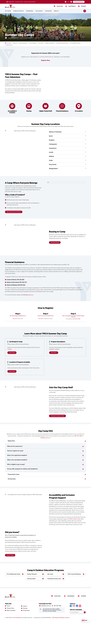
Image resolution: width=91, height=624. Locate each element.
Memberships (29, 10)
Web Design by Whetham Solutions (61, 617)
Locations (39, 10)
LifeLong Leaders (31, 578)
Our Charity (8, 10)
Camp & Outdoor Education (26, 37)
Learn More (12, 352)
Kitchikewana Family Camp (54, 578)
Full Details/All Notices (78, 1)
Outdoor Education (32, 574)
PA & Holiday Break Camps (13, 574)
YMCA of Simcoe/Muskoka (15, 617)
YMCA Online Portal (75, 518)
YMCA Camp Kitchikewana (74, 574)
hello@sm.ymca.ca (45, 437)
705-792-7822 (77, 318)
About (56, 10)
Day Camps (50, 574)
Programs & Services (18, 10)
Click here (15, 318)
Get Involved (48, 10)
